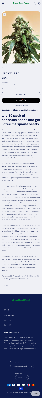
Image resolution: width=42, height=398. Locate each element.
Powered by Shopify (28, 392)
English (20, 377)
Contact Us (8, 325)
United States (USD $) (20, 366)
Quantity (5, 82)
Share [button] (6, 285)
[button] (2, 3)
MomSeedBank (17, 392)
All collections (9, 315)
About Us (7, 320)
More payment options (21, 105)
